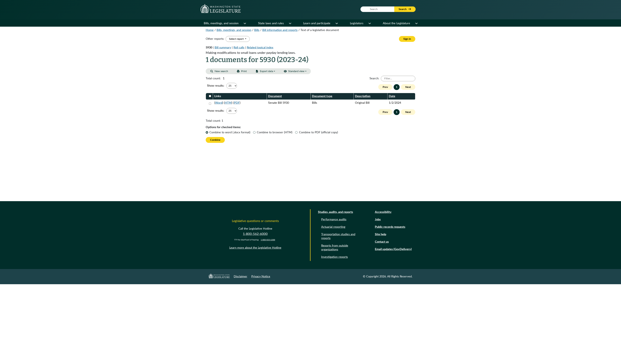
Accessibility (383, 212)
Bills (256, 30)
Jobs (378, 219)
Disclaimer (240, 276)
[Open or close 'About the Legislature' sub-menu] (416, 23)
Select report (236, 39)
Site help (380, 234)
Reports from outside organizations (334, 247)
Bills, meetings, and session (221, 23)
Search (403, 9)
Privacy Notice (260, 276)
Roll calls (239, 47)
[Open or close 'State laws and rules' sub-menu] (290, 23)
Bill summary (223, 47)
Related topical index (260, 47)
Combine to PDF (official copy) (318, 132)
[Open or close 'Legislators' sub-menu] (369, 23)
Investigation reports (334, 257)
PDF (237, 102)
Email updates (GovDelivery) (393, 249)
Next (408, 87)
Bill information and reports (280, 30)
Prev (385, 87)
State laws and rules (271, 23)
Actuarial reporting (333, 227)
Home (210, 30)
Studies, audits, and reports (335, 212)
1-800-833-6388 (268, 240)
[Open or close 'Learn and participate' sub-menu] (336, 23)
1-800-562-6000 (255, 234)
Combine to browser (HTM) (274, 132)
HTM (228, 102)
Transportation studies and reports (338, 236)
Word (218, 102)
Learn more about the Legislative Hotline (255, 247)
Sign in (407, 39)
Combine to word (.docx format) (229, 132)
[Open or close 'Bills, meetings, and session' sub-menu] (244, 23)
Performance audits (333, 219)
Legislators (356, 23)
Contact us (382, 241)
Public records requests (390, 227)
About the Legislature (396, 23)
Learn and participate (316, 23)
